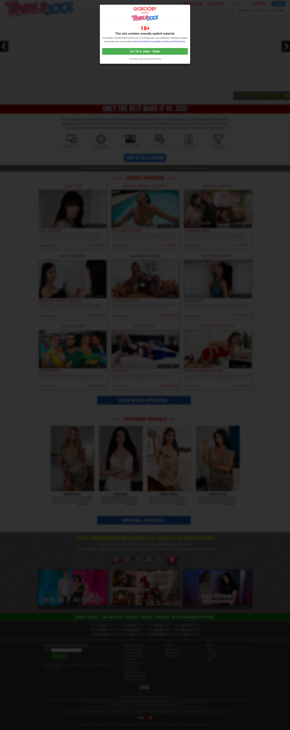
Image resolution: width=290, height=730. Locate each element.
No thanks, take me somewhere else (145, 59)
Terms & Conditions (142, 41)
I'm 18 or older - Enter (145, 51)
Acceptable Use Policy (160, 41)
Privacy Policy (179, 41)
